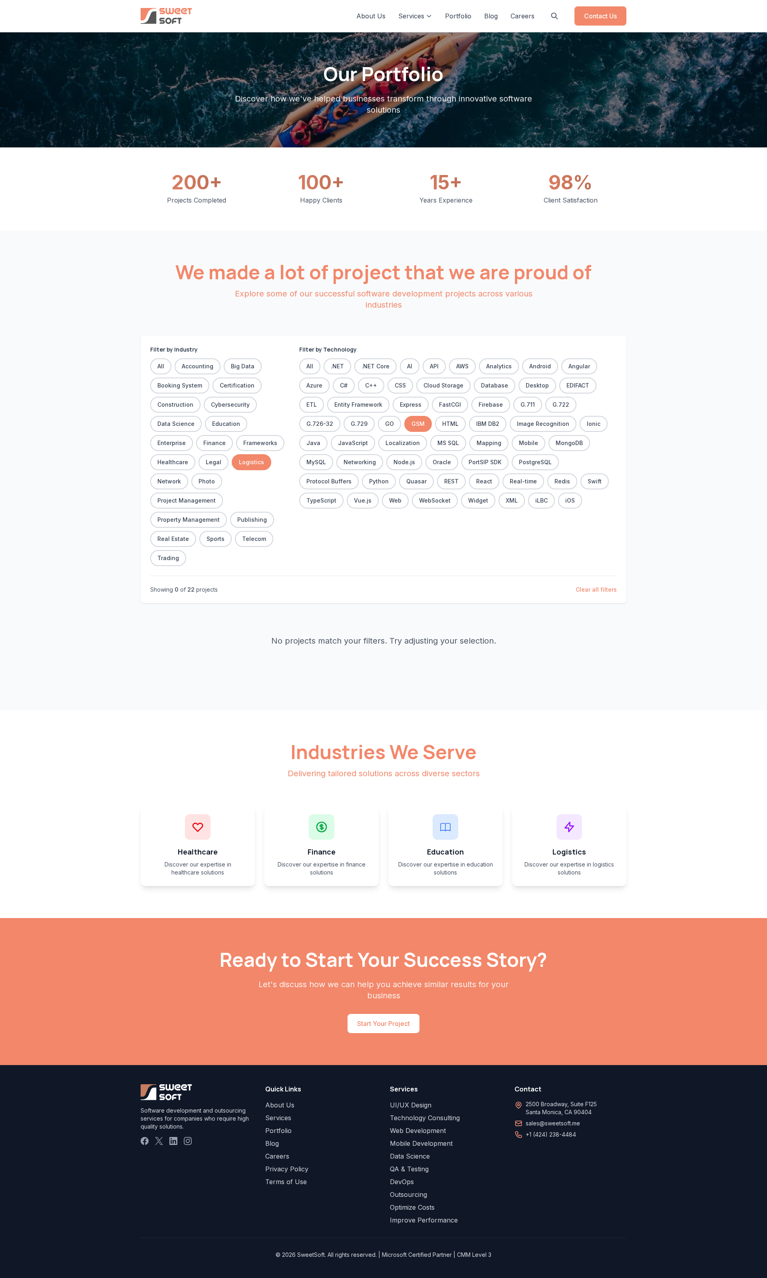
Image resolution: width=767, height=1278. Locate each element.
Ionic (593, 423)
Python (379, 481)
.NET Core (375, 366)
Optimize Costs (412, 1207)
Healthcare (172, 462)
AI (409, 366)
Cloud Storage (443, 385)
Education (226, 423)
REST (451, 481)
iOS (570, 500)
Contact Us (600, 16)
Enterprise (171, 442)
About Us (370, 16)
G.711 (528, 404)
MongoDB (569, 442)
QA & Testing (409, 1169)
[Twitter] (159, 1141)
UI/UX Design (410, 1105)
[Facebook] (145, 1141)
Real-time (523, 481)
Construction (175, 404)
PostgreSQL (535, 462)
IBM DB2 (487, 423)
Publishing (252, 519)
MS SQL (448, 442)
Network (169, 481)
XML (512, 500)
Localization (402, 442)
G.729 (359, 423)
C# (344, 385)
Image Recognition (543, 423)
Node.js (404, 462)
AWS (462, 366)
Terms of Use (286, 1182)
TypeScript (321, 500)
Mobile (528, 442)
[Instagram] (188, 1141)
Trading (168, 558)
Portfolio (458, 16)
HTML (450, 423)
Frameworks (260, 442)
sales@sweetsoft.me (553, 1123)
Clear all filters (596, 589)
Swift (595, 481)
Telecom (254, 538)
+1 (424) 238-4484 (551, 1134)
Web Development (418, 1131)
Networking (360, 462)
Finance (214, 442)
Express (410, 404)
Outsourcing (408, 1194)
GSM (418, 423)
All (160, 366)
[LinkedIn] (173, 1141)
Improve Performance (424, 1220)
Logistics (251, 462)
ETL (311, 404)
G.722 (560, 404)
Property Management (188, 519)
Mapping (489, 442)
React (484, 481)
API (434, 366)
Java (313, 442)
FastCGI (450, 404)
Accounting (197, 366)
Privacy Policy (286, 1169)
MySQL (316, 462)
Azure (314, 385)
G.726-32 (319, 423)
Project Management (186, 500)
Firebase (491, 404)
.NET (337, 366)
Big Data (242, 366)
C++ (371, 385)
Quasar (416, 481)
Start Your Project (383, 1024)
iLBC (541, 500)
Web (395, 500)
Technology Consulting (425, 1118)
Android (540, 366)
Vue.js (363, 500)
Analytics (499, 366)
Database (494, 385)
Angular (579, 366)
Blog (491, 16)
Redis (562, 481)
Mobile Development (421, 1143)
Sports (216, 538)
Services (278, 1118)
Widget (478, 500)
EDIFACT (577, 385)
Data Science (176, 423)
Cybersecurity (230, 404)
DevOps (402, 1182)
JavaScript (353, 442)
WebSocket (435, 500)
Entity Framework (358, 404)
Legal (213, 462)
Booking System (179, 385)
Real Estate (173, 538)
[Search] (554, 16)
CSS (400, 385)
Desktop (537, 385)
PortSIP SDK (485, 462)
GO (389, 423)
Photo (207, 481)
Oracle (442, 462)
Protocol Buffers (329, 481)
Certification (237, 385)
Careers (523, 16)
